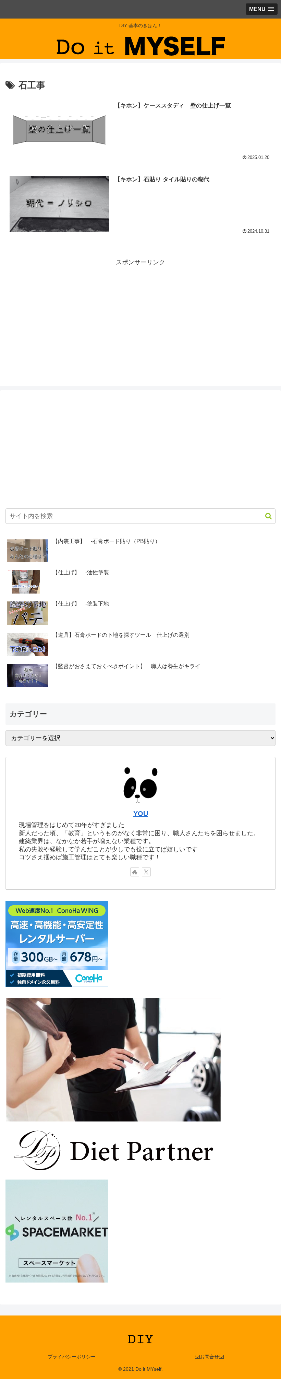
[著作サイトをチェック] (134, 871)
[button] (265, 516)
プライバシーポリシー (72, 1356)
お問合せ (209, 1356)
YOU (140, 813)
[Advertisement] (140, 316)
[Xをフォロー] (146, 871)
